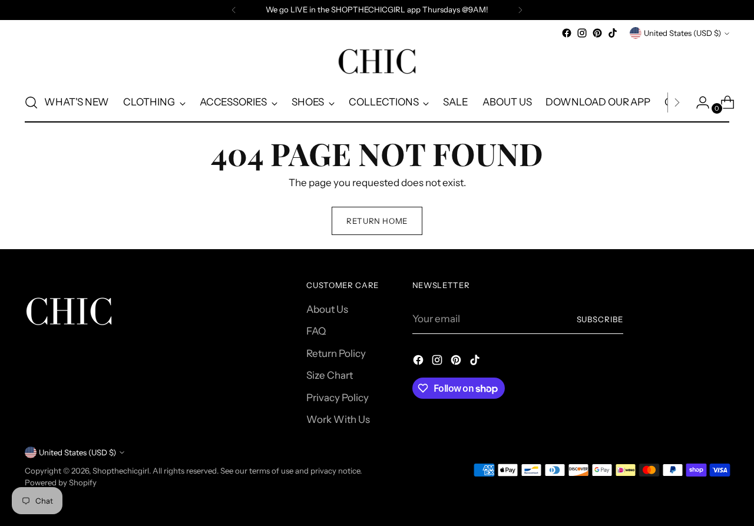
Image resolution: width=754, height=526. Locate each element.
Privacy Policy (337, 397)
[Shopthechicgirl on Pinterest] (597, 33)
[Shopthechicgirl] (377, 61)
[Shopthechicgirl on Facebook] (566, 33)
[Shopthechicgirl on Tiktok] (612, 33)
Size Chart (329, 375)
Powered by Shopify (61, 482)
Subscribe (600, 319)
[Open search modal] (31, 102)
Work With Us (338, 419)
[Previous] (234, 10)
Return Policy (336, 353)
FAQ (316, 331)
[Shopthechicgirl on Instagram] (582, 33)
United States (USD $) (682, 33)
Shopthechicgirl (120, 470)
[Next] (520, 10)
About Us (327, 309)
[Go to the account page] (698, 102)
